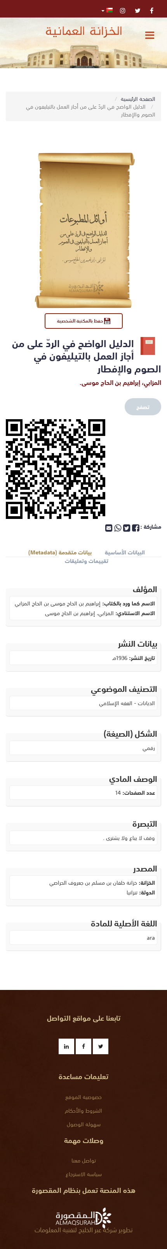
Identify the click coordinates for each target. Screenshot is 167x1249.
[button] (107, 9)
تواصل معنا (83, 1160)
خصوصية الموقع (83, 1097)
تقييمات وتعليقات (86, 561)
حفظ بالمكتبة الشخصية (80, 320)
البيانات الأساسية (125, 552)
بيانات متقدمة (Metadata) (60, 552)
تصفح (143, 407)
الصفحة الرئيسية (138, 98)
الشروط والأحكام (83, 1110)
